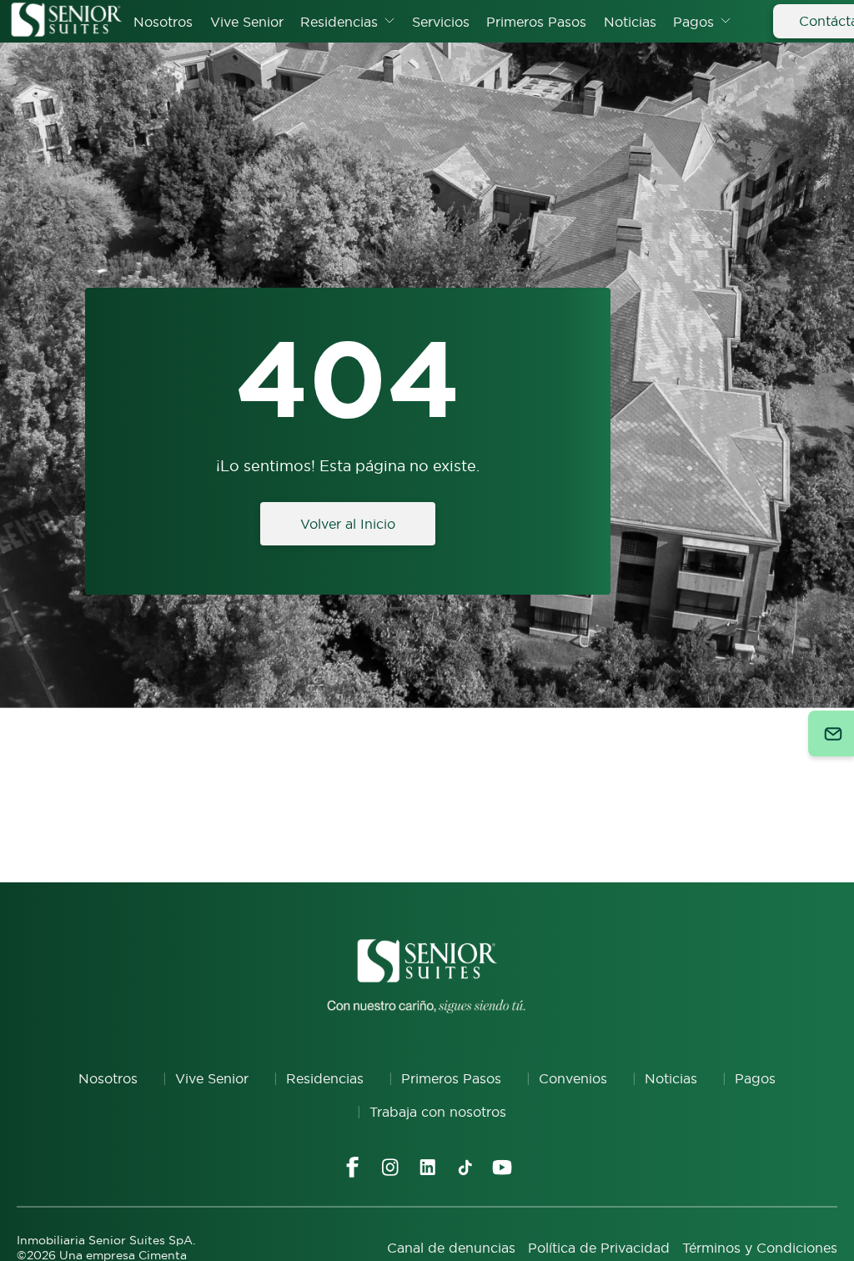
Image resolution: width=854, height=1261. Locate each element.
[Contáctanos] (831, 733)
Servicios (441, 21)
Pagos (693, 21)
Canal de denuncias (451, 1247)
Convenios (573, 1078)
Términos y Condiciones (759, 1247)
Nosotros (163, 21)
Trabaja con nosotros (437, 1111)
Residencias (339, 21)
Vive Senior (247, 21)
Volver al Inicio (347, 523)
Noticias (630, 21)
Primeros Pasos (536, 21)
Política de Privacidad (599, 1247)
